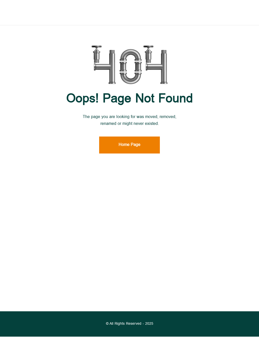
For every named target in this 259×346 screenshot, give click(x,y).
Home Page (129, 145)
